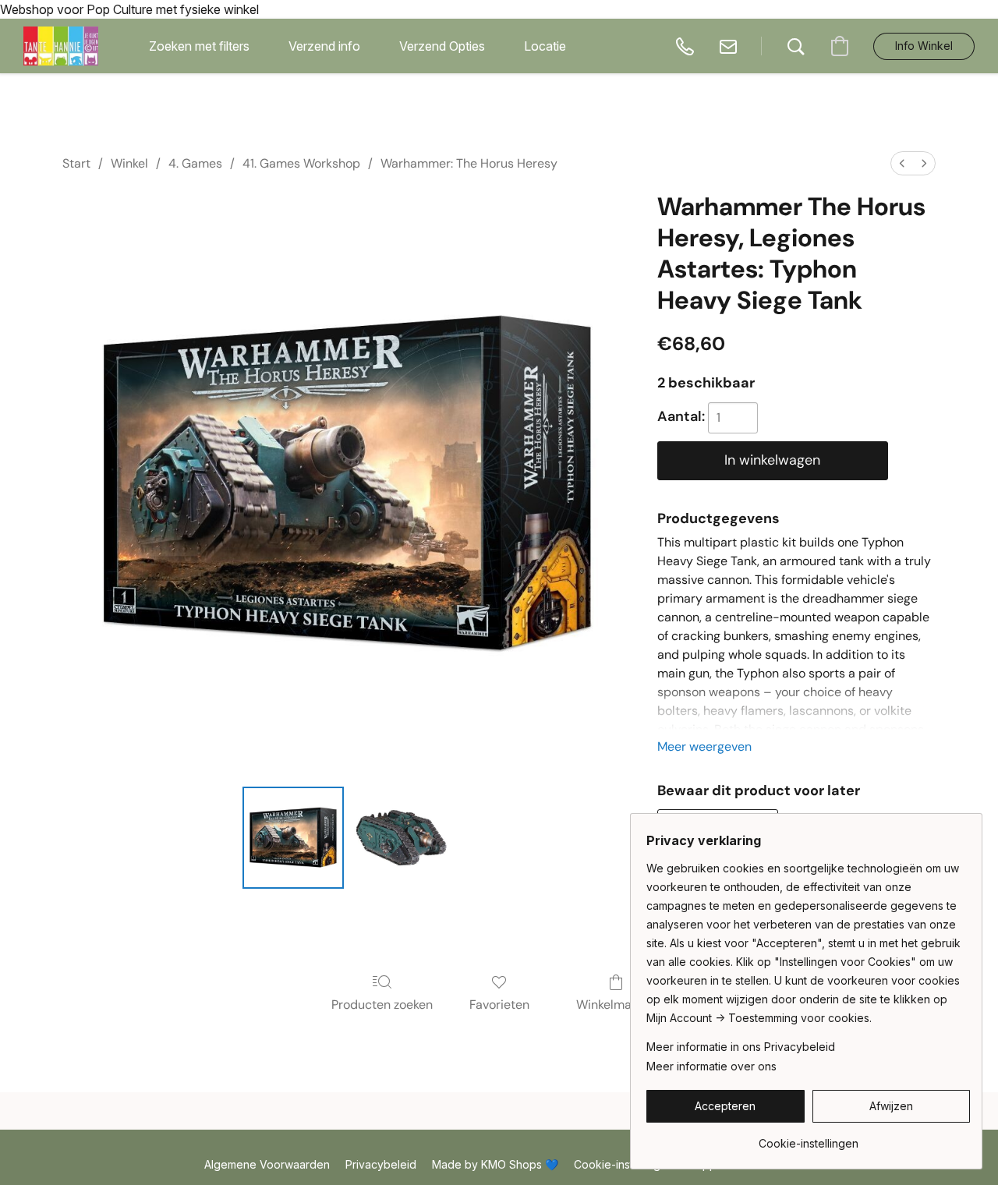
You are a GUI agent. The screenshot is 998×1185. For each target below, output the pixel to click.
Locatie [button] (545, 46)
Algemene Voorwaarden (267, 1164)
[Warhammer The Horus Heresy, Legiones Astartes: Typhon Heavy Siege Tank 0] (293, 837)
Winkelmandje (616, 1004)
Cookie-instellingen (624, 1164)
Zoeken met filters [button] (199, 46)
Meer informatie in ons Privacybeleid (740, 1046)
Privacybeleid (380, 1164)
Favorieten (499, 1004)
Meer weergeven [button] (704, 746)
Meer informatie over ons (711, 1066)
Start (76, 163)
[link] (808, 1138)
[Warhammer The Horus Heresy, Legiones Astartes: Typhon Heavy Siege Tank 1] (400, 837)
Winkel (129, 163)
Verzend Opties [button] (442, 46)
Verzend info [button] (324, 46)
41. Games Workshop (301, 163)
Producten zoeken (382, 1004)
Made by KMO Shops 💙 (495, 1164)
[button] (60, 46)
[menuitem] (902, 163)
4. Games (195, 163)
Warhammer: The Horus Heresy (468, 163)
